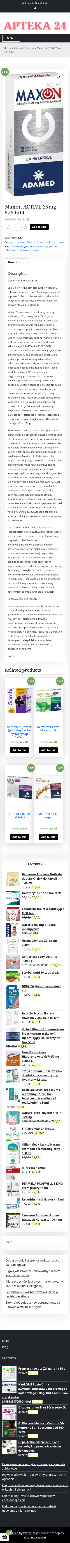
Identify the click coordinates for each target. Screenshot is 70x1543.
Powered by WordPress (22, 1533)
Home (7, 48)
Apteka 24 (35, 25)
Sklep (6, 1341)
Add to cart (39, 227)
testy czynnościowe (35, 246)
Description (16, 262)
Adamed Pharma (24, 48)
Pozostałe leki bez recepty (50, 242)
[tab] (16, 262)
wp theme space (35, 1537)
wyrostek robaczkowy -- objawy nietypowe (31, 248)
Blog (5, 1347)
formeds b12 (17, 246)
